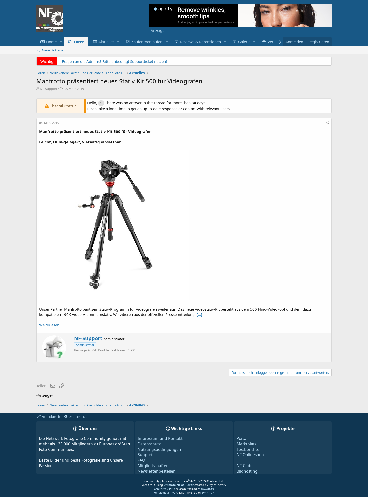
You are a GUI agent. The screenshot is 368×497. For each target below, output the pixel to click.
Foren (79, 41)
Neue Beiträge (52, 50)
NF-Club (244, 465)
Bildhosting (247, 471)
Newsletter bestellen (157, 471)
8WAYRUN (207, 489)
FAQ (141, 460)
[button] (60, 41)
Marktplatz (246, 444)
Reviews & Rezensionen (200, 41)
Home (51, 41)
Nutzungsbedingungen (159, 449)
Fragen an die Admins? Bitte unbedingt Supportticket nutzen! (114, 61)
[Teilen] (327, 123)
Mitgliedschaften (153, 465)
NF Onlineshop (250, 454)
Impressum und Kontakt (160, 438)
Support (145, 454)
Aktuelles (106, 41)
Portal (242, 438)
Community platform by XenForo (184, 481)
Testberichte (248, 449)
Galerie (244, 41)
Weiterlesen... (50, 324)
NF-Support (48, 88)
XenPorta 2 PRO (164, 489)
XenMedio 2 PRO (164, 492)
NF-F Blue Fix (51, 416)
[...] (199, 314)
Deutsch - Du (77, 416)
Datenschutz (149, 444)
